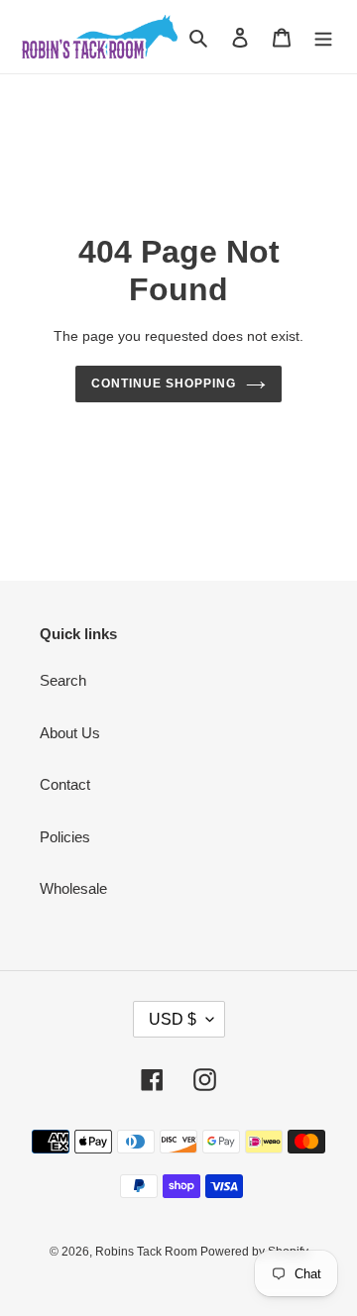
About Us (70, 732)
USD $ (172, 1019)
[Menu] (323, 37)
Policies (65, 836)
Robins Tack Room (147, 1252)
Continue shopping (163, 383)
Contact (65, 784)
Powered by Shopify (254, 1252)
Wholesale (73, 888)
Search (63, 680)
